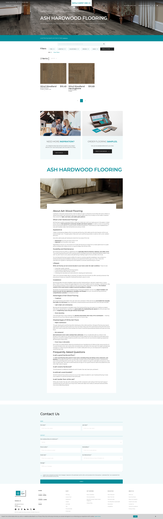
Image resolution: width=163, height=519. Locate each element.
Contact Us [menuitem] (131, 504)
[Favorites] (155, 5)
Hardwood (55, 11)
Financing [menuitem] (68, 511)
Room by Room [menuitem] (132, 497)
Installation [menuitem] (110, 506)
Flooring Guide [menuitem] (111, 499)
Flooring (49, 11)
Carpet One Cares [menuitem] (133, 501)
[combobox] (80, 43)
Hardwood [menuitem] (68, 499)
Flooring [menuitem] (67, 494)
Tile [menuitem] (66, 506)
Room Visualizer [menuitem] (90, 494)
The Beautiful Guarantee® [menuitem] (114, 501)
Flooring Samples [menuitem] (91, 497)
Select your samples (101, 151)
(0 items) (157, 5)
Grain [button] (94, 49)
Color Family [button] (73, 49)
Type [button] (51, 49)
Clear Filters (56, 52)
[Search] (104, 43)
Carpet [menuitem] (67, 501)
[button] (152, 5)
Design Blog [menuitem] (89, 503)
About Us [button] (24, 5)
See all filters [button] (106, 49)
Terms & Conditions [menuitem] (133, 506)
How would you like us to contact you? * (49, 439)
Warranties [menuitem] (110, 504)
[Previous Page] (77, 100)
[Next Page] (85, 100)
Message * (42, 462)
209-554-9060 (25, 2)
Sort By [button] (53, 58)
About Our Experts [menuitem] (133, 499)
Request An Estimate (144, 5)
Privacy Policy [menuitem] (132, 508)
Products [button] (8, 5)
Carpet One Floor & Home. (24, 512)
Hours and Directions (130, 5)
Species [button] (85, 49)
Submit (81, 481)
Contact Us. (65, 38)
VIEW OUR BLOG (59, 152)
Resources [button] (17, 5)
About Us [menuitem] (131, 494)
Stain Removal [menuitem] (111, 494)
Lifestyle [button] (60, 49)
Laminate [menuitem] (68, 504)
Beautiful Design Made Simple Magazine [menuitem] (94, 500)
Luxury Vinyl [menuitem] (68, 497)
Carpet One (43, 11)
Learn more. (97, 516)
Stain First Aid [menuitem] (111, 497)
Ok (135, 516)
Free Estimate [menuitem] (69, 508)
